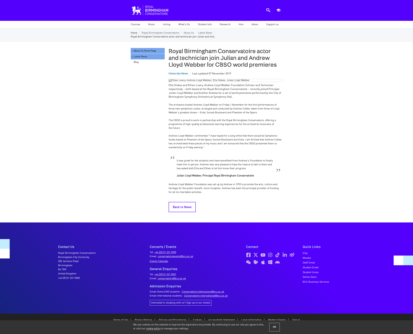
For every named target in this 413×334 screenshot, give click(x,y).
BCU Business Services (316, 282)
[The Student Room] (255, 262)
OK (274, 327)
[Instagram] (270, 254)
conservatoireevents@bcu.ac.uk (175, 256)
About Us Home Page (145, 51)
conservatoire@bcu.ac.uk (172, 278)
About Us (189, 33)
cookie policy (153, 328)
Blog (136, 62)
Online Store (310, 277)
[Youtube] (263, 254)
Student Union (311, 272)
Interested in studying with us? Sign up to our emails (180, 303)
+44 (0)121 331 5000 (69, 278)
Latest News (205, 33)
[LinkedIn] (284, 254)
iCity (305, 253)
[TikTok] (277, 254)
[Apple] (263, 262)
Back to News (182, 207)
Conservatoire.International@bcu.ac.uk (206, 296)
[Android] (277, 262)
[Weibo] (292, 254)
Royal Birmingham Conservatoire (160, 33)
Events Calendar (159, 261)
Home (134, 33)
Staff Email (309, 263)
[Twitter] (255, 254)
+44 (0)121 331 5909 (165, 252)
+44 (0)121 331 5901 (165, 274)
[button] (151, 24)
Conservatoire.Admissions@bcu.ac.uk (203, 292)
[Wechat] (248, 262)
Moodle (307, 258)
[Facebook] (248, 254)
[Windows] (270, 262)
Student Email (311, 267)
